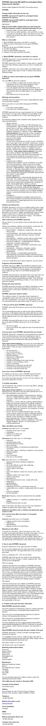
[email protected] (7, 703)
